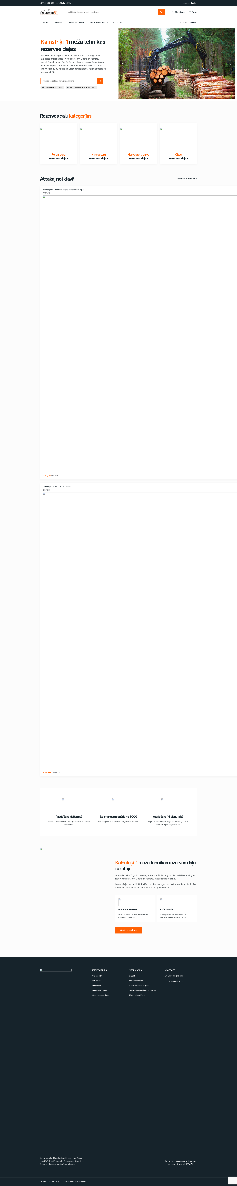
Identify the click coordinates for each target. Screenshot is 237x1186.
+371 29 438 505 (47, 3)
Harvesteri (58, 22)
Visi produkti (116, 22)
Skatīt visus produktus (187, 178)
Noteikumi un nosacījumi (138, 985)
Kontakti (193, 22)
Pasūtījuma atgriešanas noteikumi (142, 990)
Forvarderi (44, 22)
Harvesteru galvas (76, 22)
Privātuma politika (135, 980)
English (194, 3)
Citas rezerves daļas (97, 22)
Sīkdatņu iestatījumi (136, 995)
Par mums (182, 22)
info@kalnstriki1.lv (64, 3)
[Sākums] (49, 12)
